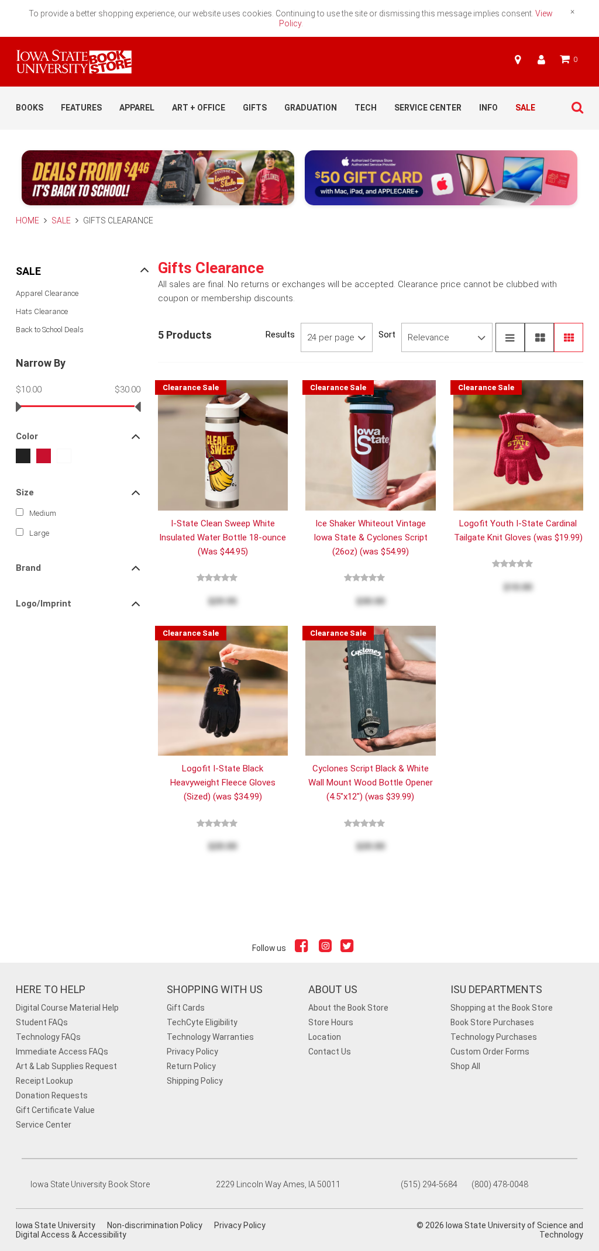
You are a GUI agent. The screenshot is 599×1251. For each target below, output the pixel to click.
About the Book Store (348, 1007)
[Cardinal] (43, 456)
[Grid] (568, 337)
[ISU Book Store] (74, 68)
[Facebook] (302, 948)
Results (280, 334)
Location (324, 1037)
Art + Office (198, 107)
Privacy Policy (192, 1051)
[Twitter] (348, 948)
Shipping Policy (195, 1080)
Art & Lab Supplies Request (66, 1066)
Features (81, 107)
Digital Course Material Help (67, 1007)
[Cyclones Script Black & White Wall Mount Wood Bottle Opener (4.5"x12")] (370, 690)
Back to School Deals (50, 329)
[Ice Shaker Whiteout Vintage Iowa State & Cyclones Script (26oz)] (370, 444)
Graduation (310, 107)
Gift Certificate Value (55, 1110)
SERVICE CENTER (428, 107)
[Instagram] (325, 948)
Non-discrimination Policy (154, 1225)
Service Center (43, 1124)
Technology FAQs (48, 1037)
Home (28, 220)
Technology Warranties (210, 1037)
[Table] (539, 337)
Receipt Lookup (44, 1080)
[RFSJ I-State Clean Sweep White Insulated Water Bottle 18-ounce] (223, 444)
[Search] (574, 108)
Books (29, 107)
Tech (365, 107)
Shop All (465, 1066)
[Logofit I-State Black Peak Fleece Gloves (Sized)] (223, 690)
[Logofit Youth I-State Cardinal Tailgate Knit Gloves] (518, 444)
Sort (386, 334)
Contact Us (329, 1051)
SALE (525, 107)
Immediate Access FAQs (62, 1051)
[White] (64, 456)
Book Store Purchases (492, 1022)
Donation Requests (52, 1095)
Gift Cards (186, 1007)
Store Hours (330, 1022)
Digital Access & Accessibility (71, 1234)
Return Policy (191, 1066)
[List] (510, 337)
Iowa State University (55, 1225)
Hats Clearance (42, 311)
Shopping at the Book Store (501, 1007)
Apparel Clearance (47, 293)
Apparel (136, 107)
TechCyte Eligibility (202, 1022)
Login (541, 59)
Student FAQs (42, 1022)
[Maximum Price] (138, 406)
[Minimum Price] (19, 406)
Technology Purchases (493, 1037)
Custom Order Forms (489, 1051)
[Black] (23, 456)
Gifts (255, 107)
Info (488, 107)
